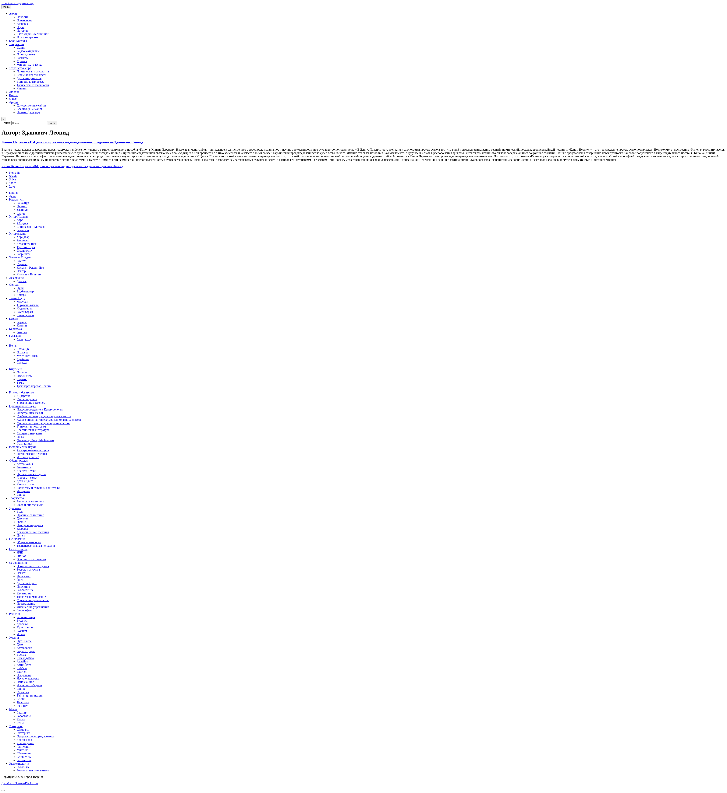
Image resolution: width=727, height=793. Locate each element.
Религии (14, 613)
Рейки (21, 698)
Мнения (22, 88)
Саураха (22, 362)
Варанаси (23, 230)
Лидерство (23, 395)
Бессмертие (24, 760)
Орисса (14, 284)
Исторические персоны (32, 453)
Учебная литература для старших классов (43, 423)
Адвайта (22, 661)
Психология (24, 20)
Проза (20, 436)
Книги (13, 95)
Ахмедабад (24, 339)
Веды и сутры (26, 651)
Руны (20, 722)
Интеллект (23, 576)
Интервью (23, 491)
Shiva (12, 179)
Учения (14, 637)
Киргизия (15, 369)
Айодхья (22, 223)
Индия (13, 192)
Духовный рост (27, 583)
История (22, 30)
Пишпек (22, 372)
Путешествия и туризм (31, 474)
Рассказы (22, 57)
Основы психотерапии (31, 559)
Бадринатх (23, 254)
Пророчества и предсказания (35, 736)
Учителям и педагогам (31, 426)
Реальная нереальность (31, 74)
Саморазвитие (18, 562)
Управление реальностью (33, 600)
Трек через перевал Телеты (34, 386)
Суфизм (22, 630)
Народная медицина (30, 525)
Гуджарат (15, 335)
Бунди (21, 213)
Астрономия (25, 464)
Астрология (24, 647)
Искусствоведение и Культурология (40, 409)
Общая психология (29, 542)
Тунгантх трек (26, 247)
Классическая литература (33, 429)
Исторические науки (22, 447)
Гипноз (21, 555)
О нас (12, 98)
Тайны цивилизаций (30, 695)
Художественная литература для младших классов (49, 419)
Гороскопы (24, 716)
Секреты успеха (27, 399)
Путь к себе (24, 641)
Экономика (24, 467)
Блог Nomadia (18, 40)
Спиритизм (24, 756)
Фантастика (24, 443)
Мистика (22, 750)
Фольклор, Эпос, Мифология (35, 440)
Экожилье (23, 767)
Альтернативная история (33, 450)
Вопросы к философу (30, 81)
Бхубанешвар (25, 291)
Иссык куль (24, 375)
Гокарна (22, 332)
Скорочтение (25, 590)
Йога (20, 579)
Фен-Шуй (23, 705)
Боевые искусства (28, 569)
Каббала (22, 668)
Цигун (21, 535)
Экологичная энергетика (33, 770)
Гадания (22, 712)
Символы (23, 692)
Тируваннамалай (28, 305)
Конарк (21, 294)
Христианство (26, 627)
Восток (21, 654)
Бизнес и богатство (21, 392)
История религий (28, 457)
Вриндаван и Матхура (31, 226)
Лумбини (23, 359)
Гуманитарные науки (22, 406)
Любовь (14, 91)
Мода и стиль (25, 484)
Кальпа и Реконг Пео (30, 267)
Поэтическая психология (33, 71)
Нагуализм (24, 675)
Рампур (21, 260)
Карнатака (16, 328)
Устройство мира (20, 68)
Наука (20, 27)
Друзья (13, 102)
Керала (13, 318)
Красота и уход (26, 470)
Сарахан (22, 264)
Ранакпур (23, 202)
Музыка (22, 61)
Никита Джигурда (28, 112)
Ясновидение (25, 743)
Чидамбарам (25, 308)
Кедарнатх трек (27, 243)
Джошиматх (24, 250)
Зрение (21, 521)
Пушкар (22, 206)
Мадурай (22, 301)
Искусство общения (29, 685)
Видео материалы (28, 51)
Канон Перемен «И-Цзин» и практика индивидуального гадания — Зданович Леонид (72, 142)
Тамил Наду (17, 298)
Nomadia (14, 172)
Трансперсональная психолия (36, 545)
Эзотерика (16, 726)
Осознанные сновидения (33, 566)
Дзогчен (22, 671)
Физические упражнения (33, 607)
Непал (13, 345)
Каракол (22, 379)
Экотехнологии (19, 763)
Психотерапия (18, 549)
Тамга (20, 382)
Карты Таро (24, 739)
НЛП (20, 552)
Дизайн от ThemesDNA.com (20, 783)
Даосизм (22, 624)
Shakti (13, 176)
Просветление (26, 603)
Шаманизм (24, 753)
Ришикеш (23, 240)
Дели (12, 196)
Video (12, 182)
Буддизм (22, 620)
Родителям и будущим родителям (38, 487)
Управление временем (31, 402)
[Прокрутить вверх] (3, 790)
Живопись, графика (29, 64)
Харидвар (23, 237)
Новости (22, 17)
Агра (20, 220)
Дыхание (22, 518)
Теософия (23, 702)
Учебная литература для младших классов (44, 416)
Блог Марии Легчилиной (33, 34)
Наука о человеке (28, 678)
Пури (20, 288)
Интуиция (23, 586)
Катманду (23, 349)
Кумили (22, 325)
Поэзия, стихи (26, 54)
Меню (6, 6)
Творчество (16, 44)
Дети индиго (25, 481)
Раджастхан (16, 199)
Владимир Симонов (30, 108)
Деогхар (22, 281)
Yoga (12, 186)
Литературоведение (29, 433)
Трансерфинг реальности (33, 85)
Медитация (24, 593)
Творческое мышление (31, 596)
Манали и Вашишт (29, 274)
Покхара (22, 352)
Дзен (20, 644)
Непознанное (25, 681)
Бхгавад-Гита (25, 658)
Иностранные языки (30, 412)
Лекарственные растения (33, 532)
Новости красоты (28, 37)
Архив (13, 13)
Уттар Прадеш (18, 216)
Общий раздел (18, 460)
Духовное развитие (29, 78)
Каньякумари (25, 315)
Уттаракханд (17, 233)
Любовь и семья (27, 477)
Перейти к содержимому (18, 3)
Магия (13, 709)
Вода (20, 511)
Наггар (21, 271)
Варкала (22, 322)
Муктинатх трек (27, 355)
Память (21, 573)
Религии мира (26, 617)
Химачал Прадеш (20, 257)
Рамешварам (25, 311)
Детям (21, 47)
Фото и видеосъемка (30, 504)
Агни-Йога (24, 664)
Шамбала (23, 729)
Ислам (21, 634)
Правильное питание (30, 515)
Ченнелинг (24, 746)
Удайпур (22, 209)
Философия (24, 610)
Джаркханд (16, 277)
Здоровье (22, 23)
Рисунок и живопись (30, 501)
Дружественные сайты (31, 105)
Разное (21, 494)
